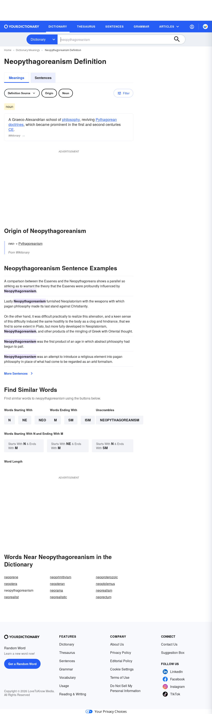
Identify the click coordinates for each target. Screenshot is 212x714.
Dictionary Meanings (28, 50)
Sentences (43, 77)
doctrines (16, 124)
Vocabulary (67, 677)
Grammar (66, 669)
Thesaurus (67, 652)
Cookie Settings (122, 669)
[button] (191, 26)
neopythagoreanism (119, 420)
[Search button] (179, 39)
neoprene (11, 577)
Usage (64, 685)
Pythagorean (106, 119)
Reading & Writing (72, 694)
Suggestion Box (172, 652)
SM (70, 420)
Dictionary (38, 39)
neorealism (104, 590)
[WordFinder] (205, 26)
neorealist (11, 597)
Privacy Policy (120, 652)
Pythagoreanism (30, 243)
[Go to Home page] (21, 26)
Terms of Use (119, 677)
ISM (88, 420)
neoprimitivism (60, 577)
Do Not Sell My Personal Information (125, 688)
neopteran (57, 583)
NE (24, 420)
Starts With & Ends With (22, 445)
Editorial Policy (121, 660)
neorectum (103, 597)
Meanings (16, 77)
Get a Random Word (22, 664)
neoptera (10, 583)
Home (7, 50)
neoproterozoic (107, 577)
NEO (42, 420)
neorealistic (58, 597)
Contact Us (169, 644)
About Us (117, 644)
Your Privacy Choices (111, 711)
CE (11, 129)
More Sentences (16, 373)
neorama (56, 590)
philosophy (71, 119)
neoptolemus (105, 583)
